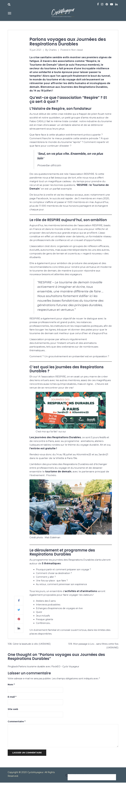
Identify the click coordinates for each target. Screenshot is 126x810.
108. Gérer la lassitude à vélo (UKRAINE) (29, 643)
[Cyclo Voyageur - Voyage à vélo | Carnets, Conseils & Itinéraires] (63, 12)
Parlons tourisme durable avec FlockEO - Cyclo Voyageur (48, 666)
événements (41, 342)
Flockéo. (51, 475)
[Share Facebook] (18, 600)
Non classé (77, 49)
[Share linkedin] (18, 628)
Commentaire (16, 721)
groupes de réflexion (85, 246)
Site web (13, 709)
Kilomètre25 (84, 454)
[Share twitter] (18, 609)
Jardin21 (103, 454)
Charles (53, 49)
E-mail (12, 696)
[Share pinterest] (18, 619)
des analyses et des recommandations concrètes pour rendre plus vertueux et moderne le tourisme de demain (71, 267)
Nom (11, 684)
